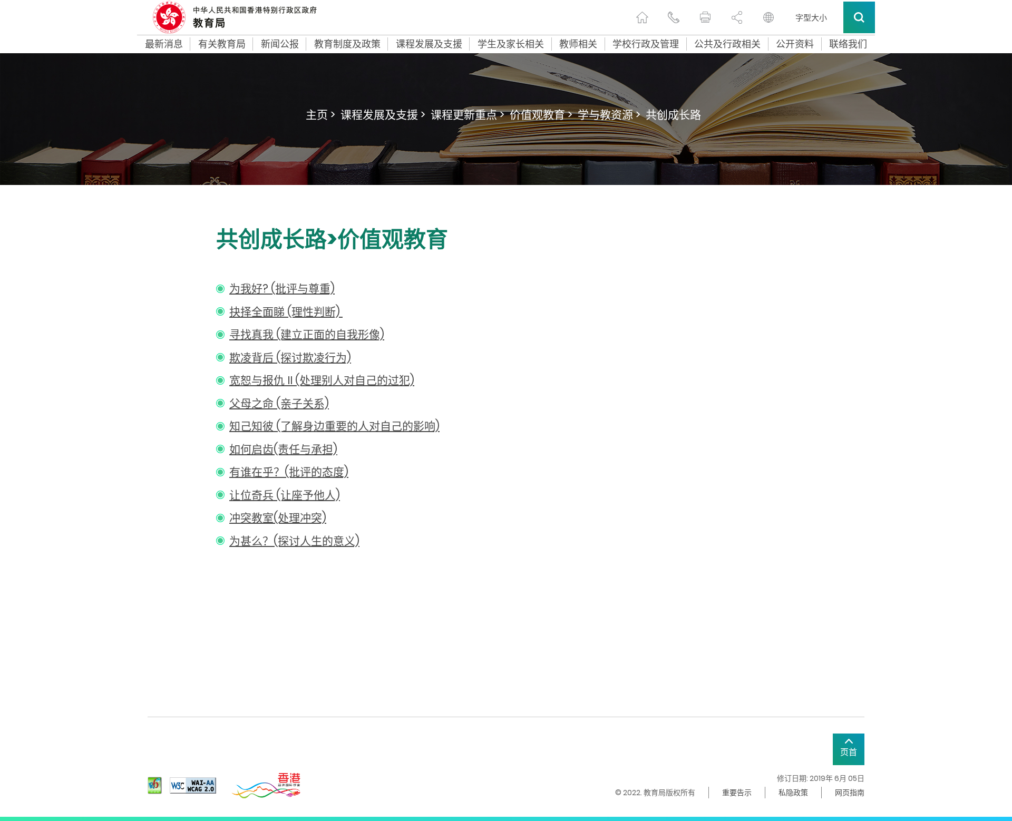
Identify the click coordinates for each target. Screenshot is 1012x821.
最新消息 (164, 44)
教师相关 (578, 44)
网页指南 (849, 792)
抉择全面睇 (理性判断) (286, 311)
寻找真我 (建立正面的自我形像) (306, 334)
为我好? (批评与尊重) (282, 288)
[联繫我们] (673, 17)
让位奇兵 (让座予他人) (284, 495)
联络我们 (848, 44)
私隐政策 (793, 792)
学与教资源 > (609, 114)
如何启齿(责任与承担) (283, 449)
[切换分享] (737, 17)
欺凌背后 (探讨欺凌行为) (290, 357)
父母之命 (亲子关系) (279, 403)
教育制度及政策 (347, 44)
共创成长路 (673, 114)
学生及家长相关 (511, 44)
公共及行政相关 (727, 44)
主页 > (320, 114)
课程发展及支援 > (382, 114)
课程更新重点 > (467, 114)
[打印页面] (705, 17)
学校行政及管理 (645, 44)
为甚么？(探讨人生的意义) (294, 541)
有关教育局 (222, 44)
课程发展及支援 (429, 44)
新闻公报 (280, 44)
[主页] (642, 17)
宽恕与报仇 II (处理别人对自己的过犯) (321, 380)
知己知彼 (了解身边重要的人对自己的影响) (334, 426)
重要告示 (737, 792)
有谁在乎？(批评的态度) (288, 472)
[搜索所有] (859, 17)
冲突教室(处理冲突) (277, 517)
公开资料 (795, 44)
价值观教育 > (541, 114)
